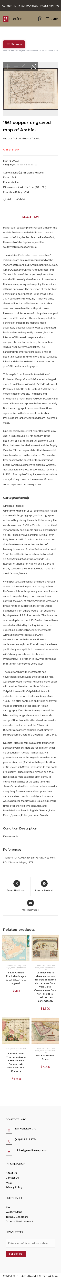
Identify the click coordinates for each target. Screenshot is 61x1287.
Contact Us (12, 1177)
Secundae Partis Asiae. (45, 1057)
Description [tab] (30, 216)
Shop (8, 1206)
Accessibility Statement (19, 1221)
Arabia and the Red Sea (39, 51)
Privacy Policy (14, 1187)
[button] (14, 199)
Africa (8, 1048)
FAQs (9, 1182)
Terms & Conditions (17, 1216)
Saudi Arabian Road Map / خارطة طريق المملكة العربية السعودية (16, 978)
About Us (11, 1172)
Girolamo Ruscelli (33, 172)
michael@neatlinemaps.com (31, 1150)
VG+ (26, 191)
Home (5, 51)
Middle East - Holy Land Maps (19, 51)
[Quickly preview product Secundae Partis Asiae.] (57, 1023)
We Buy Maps (14, 1211)
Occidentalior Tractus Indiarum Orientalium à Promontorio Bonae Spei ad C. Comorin (16, 1062)
